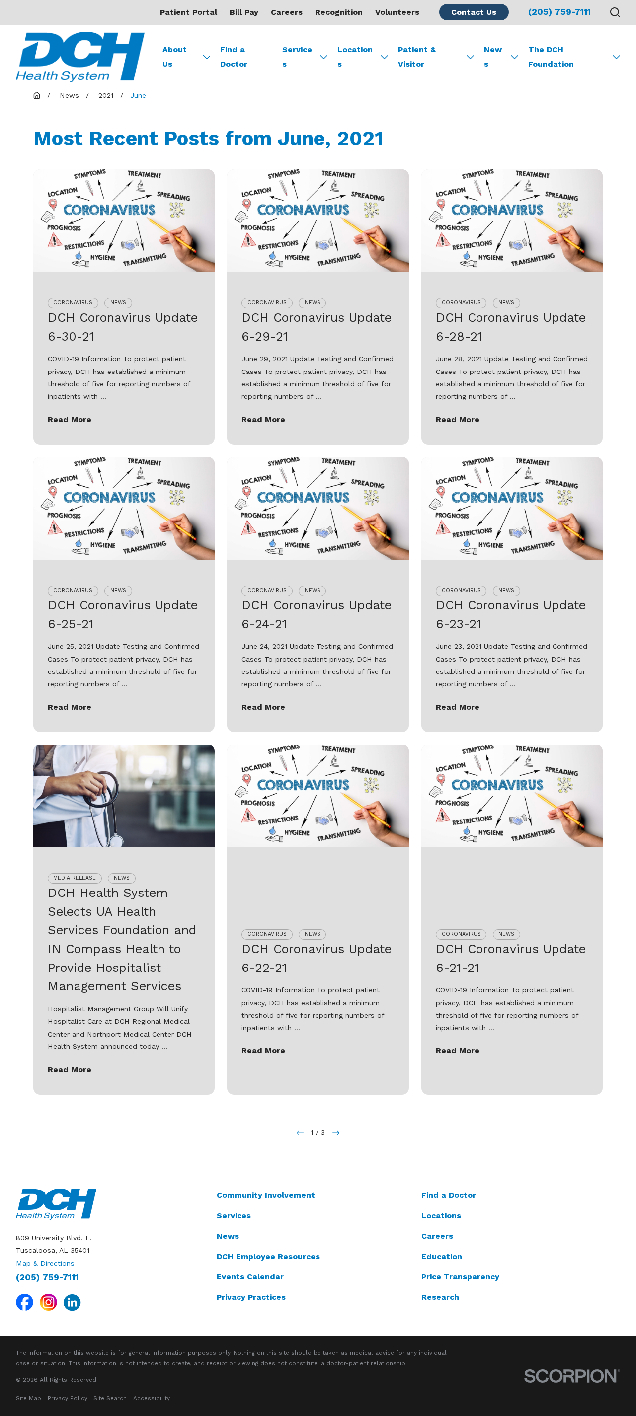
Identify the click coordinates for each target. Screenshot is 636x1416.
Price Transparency (460, 1276)
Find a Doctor (448, 1195)
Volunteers (397, 12)
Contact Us (473, 12)
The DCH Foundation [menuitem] (551, 56)
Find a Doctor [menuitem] (233, 56)
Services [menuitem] (297, 56)
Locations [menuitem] (355, 56)
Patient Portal (188, 12)
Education (441, 1256)
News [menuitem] (493, 56)
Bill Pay (244, 12)
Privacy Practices (251, 1297)
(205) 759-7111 (559, 12)
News (228, 1236)
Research (440, 1297)
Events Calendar (250, 1276)
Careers (287, 12)
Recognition (339, 12)
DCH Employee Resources (268, 1256)
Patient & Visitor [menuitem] (417, 56)
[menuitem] (28, 1398)
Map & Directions (45, 1263)
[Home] (80, 57)
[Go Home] (36, 95)
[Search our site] (615, 12)
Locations (441, 1215)
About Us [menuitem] (174, 56)
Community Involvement (266, 1195)
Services (234, 1215)
